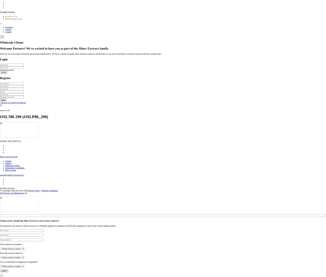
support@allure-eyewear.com (12, 175)
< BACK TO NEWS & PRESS (13, 103)
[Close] (2, 36)
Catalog (8, 30)
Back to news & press (9, 157)
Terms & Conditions (50, 191)
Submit (3, 73)
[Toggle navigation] (1, 23)
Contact (8, 32)
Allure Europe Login (13, 19)
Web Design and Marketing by (12, 193)
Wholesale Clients (12, 166)
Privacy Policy (34, 191)
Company (9, 27)
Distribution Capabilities (15, 168)
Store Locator (10, 170)
